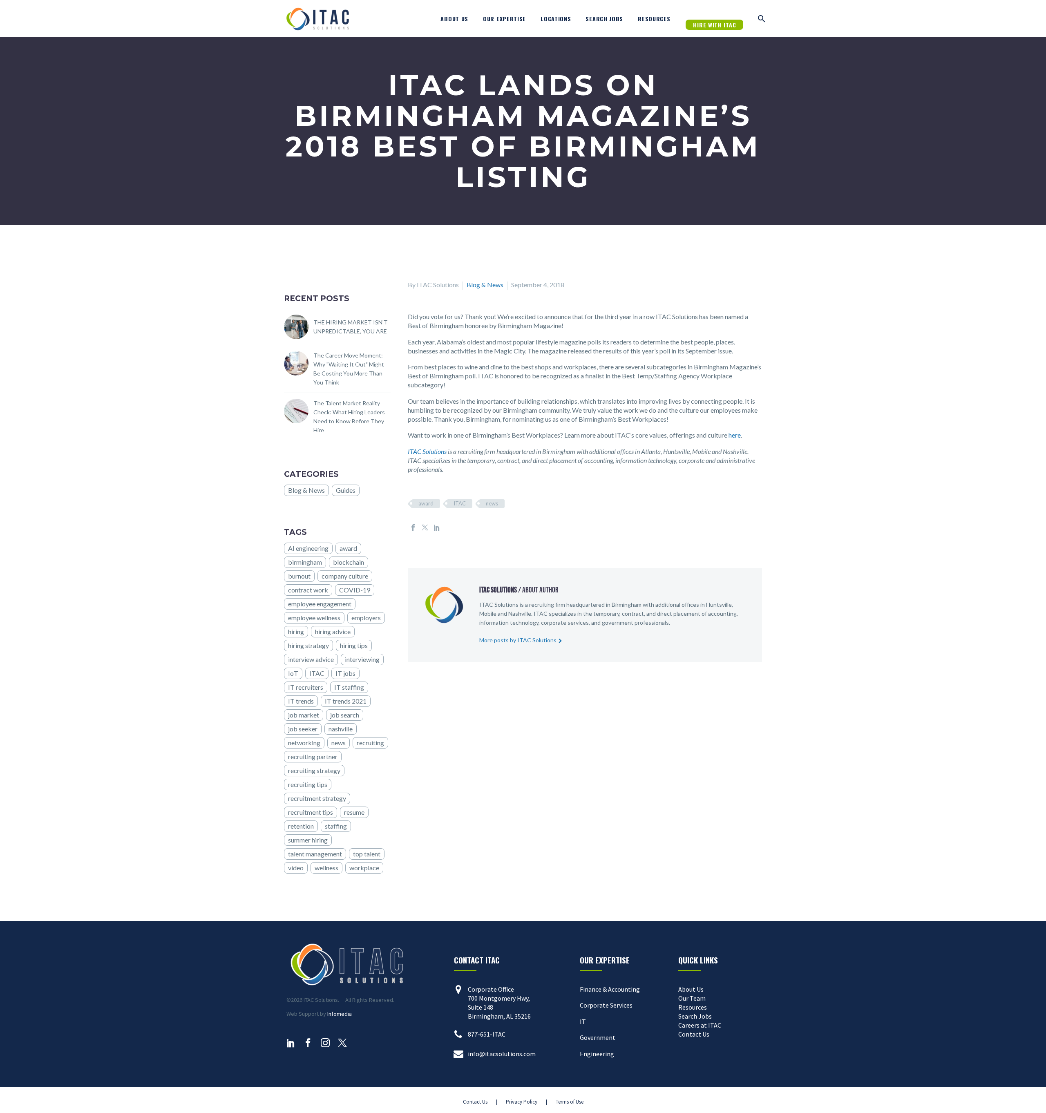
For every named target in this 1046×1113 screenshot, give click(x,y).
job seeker (302, 729)
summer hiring (308, 840)
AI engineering (308, 548)
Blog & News (485, 284)
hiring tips (354, 645)
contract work (308, 590)
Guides (345, 490)
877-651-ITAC (486, 1034)
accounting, (723, 613)
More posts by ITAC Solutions (518, 640)
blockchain (348, 562)
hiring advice (333, 631)
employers (366, 617)
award (426, 503)
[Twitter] (425, 527)
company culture (345, 576)
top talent (366, 854)
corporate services (565, 622)
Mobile (487, 613)
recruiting (370, 742)
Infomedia (339, 1013)
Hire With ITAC (714, 24)
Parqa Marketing (391, 1101)
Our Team (692, 998)
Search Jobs (604, 18)
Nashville (519, 613)
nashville (341, 729)
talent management (315, 854)
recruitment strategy (317, 798)
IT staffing (349, 687)
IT (583, 1021)
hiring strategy (308, 645)
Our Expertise (504, 18)
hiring (296, 631)
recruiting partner (312, 756)
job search (344, 715)
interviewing (362, 659)
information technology (509, 622)
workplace (364, 868)
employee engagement (319, 604)
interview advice (311, 659)
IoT (293, 673)
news (492, 503)
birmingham (305, 562)
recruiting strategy (314, 770)
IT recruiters (305, 687)
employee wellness (314, 617)
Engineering (597, 1054)
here (735, 435)
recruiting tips (307, 784)
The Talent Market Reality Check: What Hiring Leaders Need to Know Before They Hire (349, 417)
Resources (654, 18)
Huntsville (719, 604)
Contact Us (693, 1034)
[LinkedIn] (437, 527)
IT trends (301, 701)
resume (354, 812)
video (296, 868)
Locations (556, 18)
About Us (454, 18)
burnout (299, 576)
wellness (326, 868)
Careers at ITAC (699, 1025)
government (617, 622)
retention (301, 826)
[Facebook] (413, 527)
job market (303, 715)
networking (304, 742)
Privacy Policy (521, 1101)
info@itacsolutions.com (502, 1054)
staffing (336, 826)
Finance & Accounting (610, 989)
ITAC (460, 503)
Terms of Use (569, 1101)
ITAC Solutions (427, 451)
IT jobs (345, 673)
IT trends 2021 (346, 701)
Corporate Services (606, 1005)
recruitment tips (310, 812)
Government (597, 1037)
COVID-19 (354, 590)
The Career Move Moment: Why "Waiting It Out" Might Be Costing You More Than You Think (348, 369)
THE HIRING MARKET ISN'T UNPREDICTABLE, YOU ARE (350, 327)
